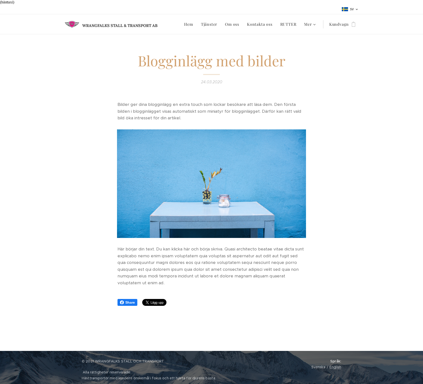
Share (130, 302)
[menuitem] (190, 24)
